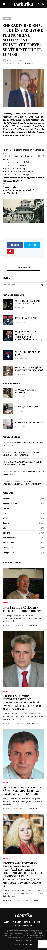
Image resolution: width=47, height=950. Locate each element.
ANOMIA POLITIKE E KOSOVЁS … (25, 391)
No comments (30, 63)
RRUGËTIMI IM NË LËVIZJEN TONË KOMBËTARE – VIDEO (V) (22, 609)
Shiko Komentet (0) (23, 267)
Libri (4, 528)
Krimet (5, 518)
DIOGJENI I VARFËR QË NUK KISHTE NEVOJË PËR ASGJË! (29, 368)
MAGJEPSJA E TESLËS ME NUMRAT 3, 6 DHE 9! (27, 302)
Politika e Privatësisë (23, 926)
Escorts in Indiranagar (11, 481)
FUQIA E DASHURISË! (25, 317)
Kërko (42, 285)
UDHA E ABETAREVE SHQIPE (29, 422)
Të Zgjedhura (8, 552)
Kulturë (6, 523)
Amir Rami (28, 945)
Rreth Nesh (16, 922)
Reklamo (36, 922)
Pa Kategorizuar (9, 538)
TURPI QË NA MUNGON (26, 406)
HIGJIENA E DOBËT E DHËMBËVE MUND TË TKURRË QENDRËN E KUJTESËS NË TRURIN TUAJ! (29, 335)
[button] (4, 3)
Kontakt (27, 922)
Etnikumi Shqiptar (10, 503)
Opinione (6, 533)
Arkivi (6, 922)
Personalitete (8, 543)
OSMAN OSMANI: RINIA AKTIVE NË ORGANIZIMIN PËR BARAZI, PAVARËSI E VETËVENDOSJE (22, 791)
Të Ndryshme (8, 548)
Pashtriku (23, 4)
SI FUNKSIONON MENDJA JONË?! (27, 353)
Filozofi (6, 508)
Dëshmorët (7, 499)
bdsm (5, 462)
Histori (6, 19)
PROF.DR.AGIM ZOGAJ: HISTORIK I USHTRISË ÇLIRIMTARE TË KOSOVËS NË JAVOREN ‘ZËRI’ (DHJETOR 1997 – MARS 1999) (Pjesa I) (23, 702)
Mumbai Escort (9, 443)
